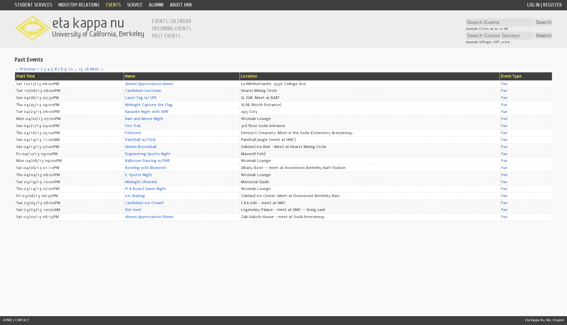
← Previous (25, 69)
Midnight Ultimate (141, 182)
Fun (504, 84)
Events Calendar (171, 21)
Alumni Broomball (141, 146)
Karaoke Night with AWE (147, 111)
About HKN (181, 5)
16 (86, 69)
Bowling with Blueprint (145, 167)
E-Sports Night (138, 175)
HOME (7, 320)
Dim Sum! (133, 209)
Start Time (25, 76)
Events (113, 5)
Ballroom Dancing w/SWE (147, 160)
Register (552, 5)
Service (135, 5)
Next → (97, 69)
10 (70, 69)
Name (130, 76)
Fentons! (133, 133)
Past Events (166, 36)
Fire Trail (133, 126)
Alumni (156, 5)
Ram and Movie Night (144, 118)
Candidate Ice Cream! (144, 203)
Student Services (33, 5)
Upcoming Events (171, 28)
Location (249, 76)
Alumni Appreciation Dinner (149, 84)
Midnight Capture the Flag (148, 105)
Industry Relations (79, 5)
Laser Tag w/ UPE (141, 97)
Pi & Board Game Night (145, 188)
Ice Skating (135, 196)
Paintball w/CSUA (140, 139)
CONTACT (22, 320)
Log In (533, 5)
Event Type (511, 76)
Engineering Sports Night (147, 154)
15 (80, 69)
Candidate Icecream (143, 90)
